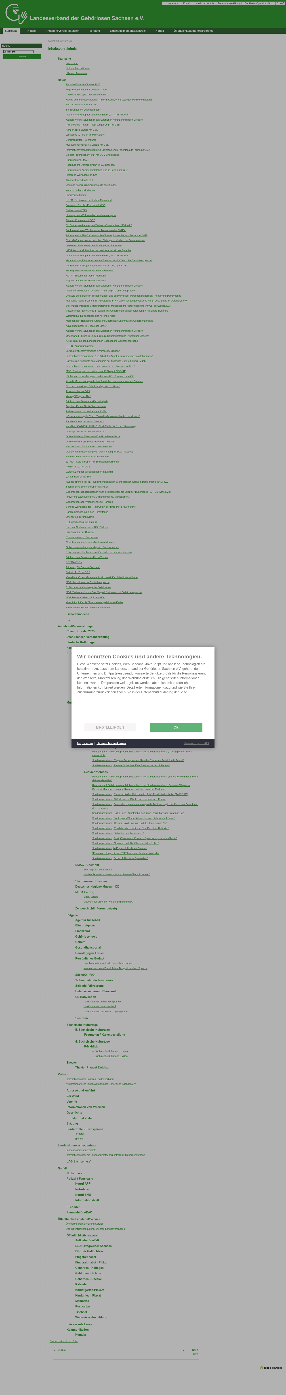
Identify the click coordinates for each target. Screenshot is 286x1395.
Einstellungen (110, 727)
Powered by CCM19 (196, 743)
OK (176, 727)
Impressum (85, 743)
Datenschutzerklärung (112, 743)
